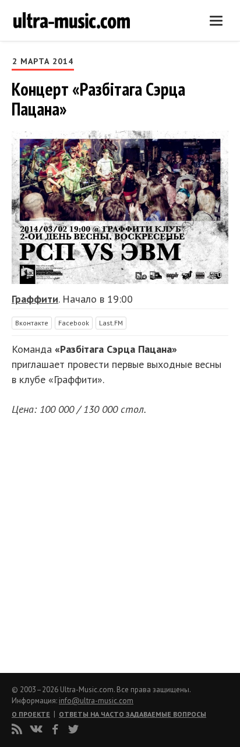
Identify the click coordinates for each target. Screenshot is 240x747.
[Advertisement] (81, 540)
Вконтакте (31, 322)
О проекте (31, 714)
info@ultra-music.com (96, 701)
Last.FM (111, 322)
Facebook (73, 322)
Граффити (35, 299)
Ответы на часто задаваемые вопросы (132, 714)
